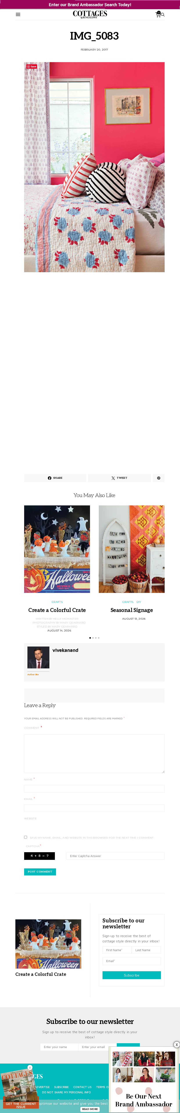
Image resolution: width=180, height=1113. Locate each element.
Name (29, 779)
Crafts (57, 601)
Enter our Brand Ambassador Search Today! (90, 4)
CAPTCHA (33, 846)
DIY (139, 601)
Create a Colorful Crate (57, 610)
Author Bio (33, 674)
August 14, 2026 (59, 630)
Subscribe (131, 975)
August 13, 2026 (134, 618)
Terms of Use (106, 1087)
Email (29, 799)
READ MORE (90, 1109)
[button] (90, 637)
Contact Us (82, 1087)
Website (30, 818)
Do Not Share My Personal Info (66, 1092)
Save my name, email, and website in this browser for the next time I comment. (92, 837)
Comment (32, 727)
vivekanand (65, 650)
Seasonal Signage (132, 610)
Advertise (41, 1087)
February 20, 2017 (94, 49)
